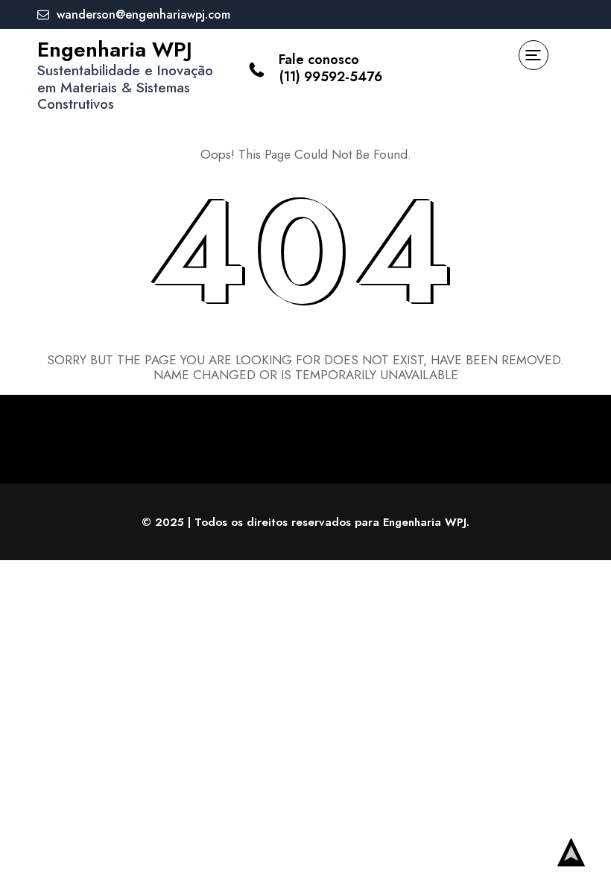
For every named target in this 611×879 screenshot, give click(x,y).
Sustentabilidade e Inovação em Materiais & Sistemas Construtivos (125, 87)
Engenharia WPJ (114, 49)
